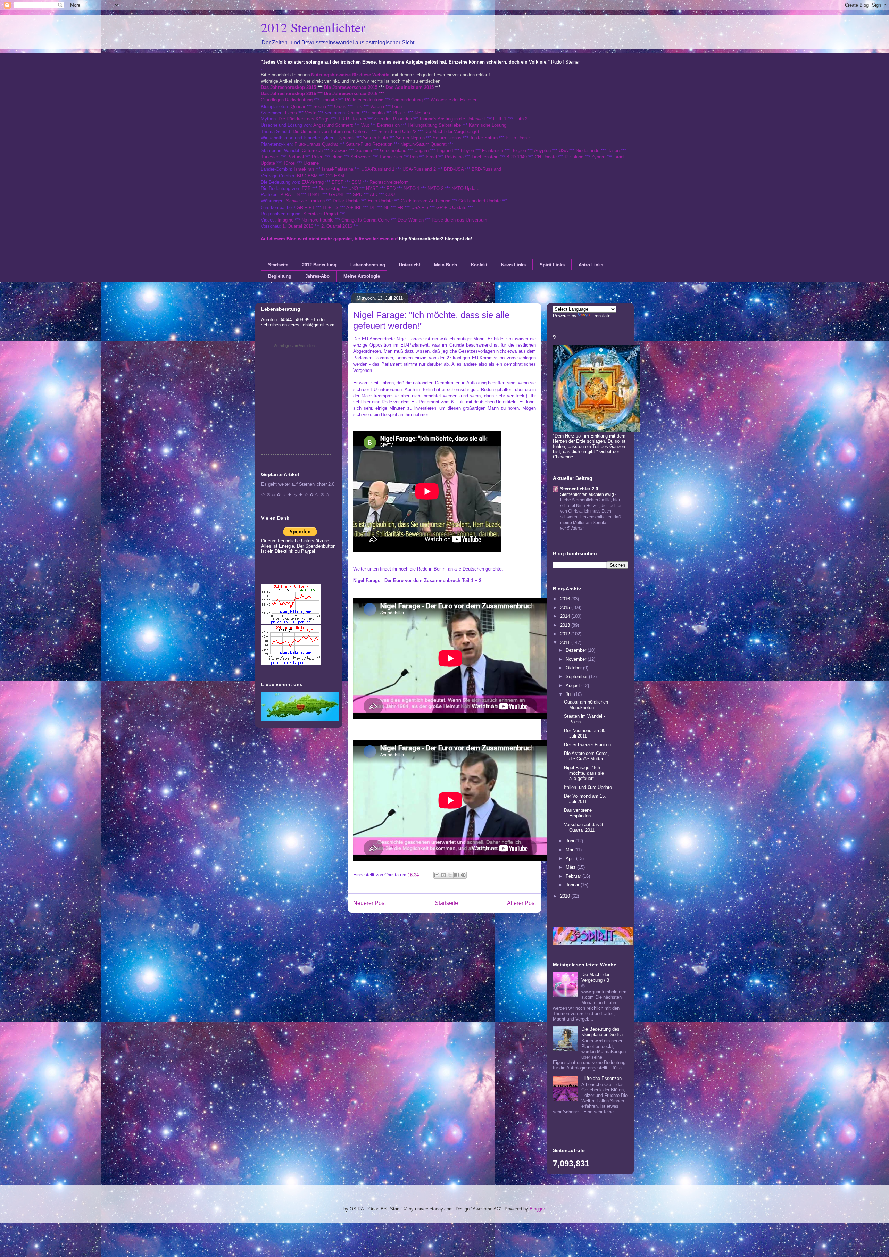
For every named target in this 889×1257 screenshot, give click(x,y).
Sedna (319, 106)
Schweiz (339, 150)
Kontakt (479, 264)
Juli (570, 694)
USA (563, 150)
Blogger (537, 1209)
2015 (565, 607)
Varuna (377, 106)
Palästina (454, 156)
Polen (317, 156)
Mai (570, 849)
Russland (574, 156)
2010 (565, 896)
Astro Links (591, 264)
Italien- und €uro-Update (588, 787)
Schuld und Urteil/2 (397, 131)
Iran (414, 156)
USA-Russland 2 (419, 169)
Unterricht (409, 264)
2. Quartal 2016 (336, 226)
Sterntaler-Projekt (320, 213)
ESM (356, 182)
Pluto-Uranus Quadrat (316, 144)
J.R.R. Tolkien (352, 119)
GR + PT (306, 207)
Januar (573, 885)
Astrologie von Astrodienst (296, 345)
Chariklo (376, 112)
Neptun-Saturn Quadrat (423, 144)
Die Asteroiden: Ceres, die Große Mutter (586, 756)
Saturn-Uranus (447, 137)
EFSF (337, 182)
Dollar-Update (346, 200)
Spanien (364, 150)
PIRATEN (290, 194)
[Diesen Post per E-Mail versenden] (436, 875)
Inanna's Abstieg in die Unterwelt (452, 119)
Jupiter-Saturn (484, 137)
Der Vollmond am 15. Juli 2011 (585, 798)
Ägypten (542, 150)
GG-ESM (335, 175)
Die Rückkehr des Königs (304, 119)
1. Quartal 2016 (297, 226)
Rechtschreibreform (389, 182)
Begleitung (279, 276)
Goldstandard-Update (479, 200)
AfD (373, 194)
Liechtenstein (485, 156)
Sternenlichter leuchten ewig (587, 494)
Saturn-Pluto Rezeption (369, 144)
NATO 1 (411, 188)
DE (372, 207)
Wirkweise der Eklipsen (454, 99)
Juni (570, 840)
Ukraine (311, 163)
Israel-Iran (304, 169)
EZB (306, 188)
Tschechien (390, 156)
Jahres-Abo (317, 276)
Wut (365, 125)
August (573, 685)
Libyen (467, 150)
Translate (601, 315)
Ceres (291, 112)
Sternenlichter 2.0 (579, 488)
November (577, 659)
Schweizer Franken (306, 200)
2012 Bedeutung (319, 264)
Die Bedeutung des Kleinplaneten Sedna (602, 1031)
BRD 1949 (516, 156)
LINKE (314, 194)
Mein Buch (445, 264)
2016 (565, 598)
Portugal (295, 156)
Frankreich (492, 150)
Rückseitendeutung (365, 99)
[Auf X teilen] (450, 875)
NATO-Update (465, 188)
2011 (565, 642)
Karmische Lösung (487, 125)
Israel (431, 156)
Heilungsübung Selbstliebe (434, 125)
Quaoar (298, 106)
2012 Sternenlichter (313, 27)
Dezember (577, 650)
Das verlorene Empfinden (578, 813)
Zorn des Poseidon (393, 119)
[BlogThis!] (443, 875)
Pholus (400, 112)
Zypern (598, 156)
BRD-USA (454, 169)
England (445, 150)
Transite (329, 99)
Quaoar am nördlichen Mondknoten (586, 704)
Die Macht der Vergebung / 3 (595, 977)
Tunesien (270, 156)
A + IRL (354, 207)
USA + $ (419, 207)
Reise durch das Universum (459, 220)
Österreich (312, 150)
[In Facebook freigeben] (456, 875)
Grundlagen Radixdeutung (287, 99)
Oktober (574, 668)
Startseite (278, 264)
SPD (357, 194)
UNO (353, 188)
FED (391, 188)
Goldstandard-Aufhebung (425, 200)
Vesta (310, 112)
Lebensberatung (367, 264)
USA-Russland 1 (377, 169)
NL (386, 207)
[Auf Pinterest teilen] (463, 875)
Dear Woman (411, 220)
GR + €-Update (451, 207)
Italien (613, 150)
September (577, 676)
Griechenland (393, 150)
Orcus (340, 106)
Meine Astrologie (361, 276)
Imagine (285, 220)
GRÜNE (337, 194)
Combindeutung (407, 99)
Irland (336, 156)
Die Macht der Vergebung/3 (451, 131)
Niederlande (587, 150)
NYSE (372, 188)
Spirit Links (552, 264)
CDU (390, 194)
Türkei (289, 163)
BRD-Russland (486, 169)
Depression (388, 125)
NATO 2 (435, 188)
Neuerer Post (369, 903)
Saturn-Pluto (375, 137)
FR (400, 207)
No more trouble (317, 220)
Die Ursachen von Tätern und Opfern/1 (331, 131)
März (571, 867)
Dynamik (346, 137)
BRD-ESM (307, 175)
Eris (358, 106)
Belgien (518, 150)
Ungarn (421, 150)
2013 (565, 625)
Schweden (360, 156)
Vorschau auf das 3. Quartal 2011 (584, 827)
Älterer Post (521, 903)
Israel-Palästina (337, 169)
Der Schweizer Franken (587, 744)
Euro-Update (380, 200)
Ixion (397, 106)
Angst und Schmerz (333, 125)
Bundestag (329, 188)
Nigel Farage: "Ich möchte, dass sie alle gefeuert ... (584, 773)
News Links (513, 264)
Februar (574, 876)
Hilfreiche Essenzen (601, 1078)
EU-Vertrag (313, 182)
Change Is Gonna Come (365, 220)
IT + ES (331, 207)
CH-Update (546, 156)
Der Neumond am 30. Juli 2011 (585, 733)
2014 (565, 616)
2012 (565, 633)
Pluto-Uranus (519, 137)
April (571, 858)
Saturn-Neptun (410, 137)
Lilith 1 (499, 119)
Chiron (354, 112)
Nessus (422, 112)
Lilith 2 (520, 119)
